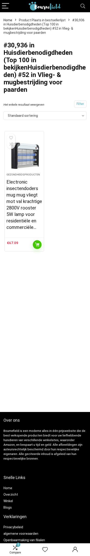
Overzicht (10, 494)
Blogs (7, 507)
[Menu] (5, 6)
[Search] (82, 6)
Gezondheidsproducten (23, 174)
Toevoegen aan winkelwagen (37, 244)
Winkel (8, 501)
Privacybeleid (13, 527)
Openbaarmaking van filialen (24, 540)
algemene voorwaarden (20, 533)
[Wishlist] (45, 550)
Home (7, 20)
